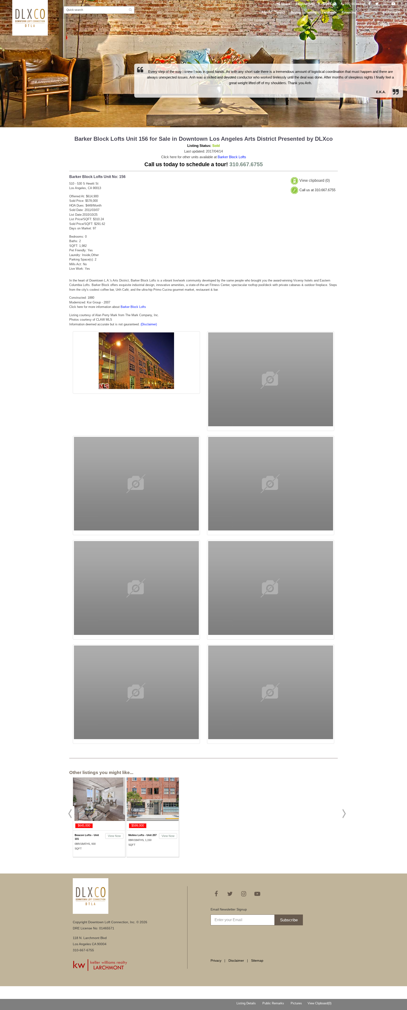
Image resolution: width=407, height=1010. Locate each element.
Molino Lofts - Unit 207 (142, 835)
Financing (349, 12)
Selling (311, 12)
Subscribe (289, 920)
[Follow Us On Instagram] (385, 4)
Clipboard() (391, 12)
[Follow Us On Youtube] (393, 4)
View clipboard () (314, 180)
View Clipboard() (319, 1003)
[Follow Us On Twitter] (377, 4)
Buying (296, 12)
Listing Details (246, 1003)
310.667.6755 (355, 4)
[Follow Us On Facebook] (369, 4)
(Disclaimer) (149, 324)
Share (285, 4)
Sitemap (257, 960)
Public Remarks (273, 1003)
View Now (114, 836)
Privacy (216, 960)
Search (280, 12)
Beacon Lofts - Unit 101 (87, 837)
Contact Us (369, 12)
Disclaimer (236, 960)
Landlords (329, 12)
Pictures (296, 1003)
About (265, 12)
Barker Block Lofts (232, 157)
